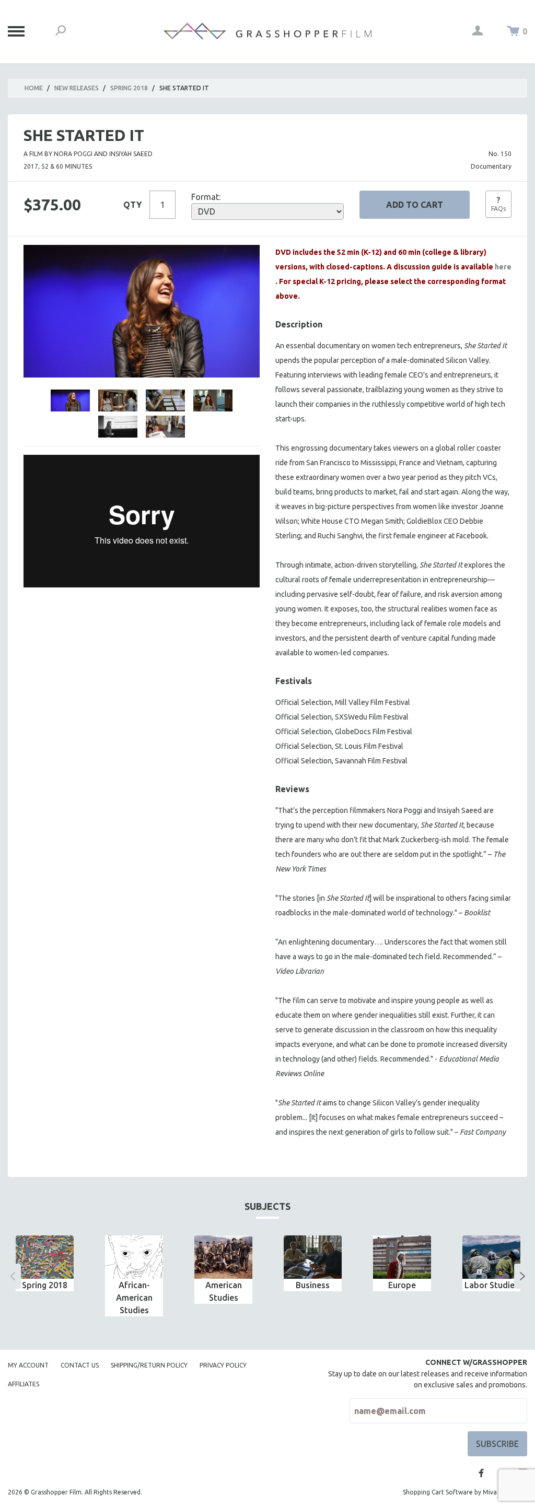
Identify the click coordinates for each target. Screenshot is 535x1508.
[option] (45, 1263)
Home (34, 88)
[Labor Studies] (491, 1257)
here (503, 267)
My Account (28, 1365)
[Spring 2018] (45, 1257)
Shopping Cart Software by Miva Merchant (465, 1492)
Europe (402, 1285)
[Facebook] (481, 1473)
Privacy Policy (223, 1365)
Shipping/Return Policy (149, 1365)
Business (313, 1285)
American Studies (223, 1291)
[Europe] (402, 1257)
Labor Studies (491, 1285)
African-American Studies (134, 1297)
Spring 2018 (129, 88)
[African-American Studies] (134, 1257)
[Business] (313, 1257)
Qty (132, 204)
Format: (205, 197)
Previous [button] (12, 1276)
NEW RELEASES (76, 88)
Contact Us (80, 1365)
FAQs (498, 203)
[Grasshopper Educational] (267, 31)
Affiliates (23, 1384)
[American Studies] (223, 1257)
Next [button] (522, 1276)
